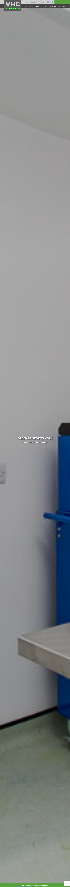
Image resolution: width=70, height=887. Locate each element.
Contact (62, 6)
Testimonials (53, 6)
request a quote (61, 2)
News (45, 6)
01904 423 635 (31, 2)
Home (26, 6)
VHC (12, 5)
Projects (38, 6)
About (31, 6)
